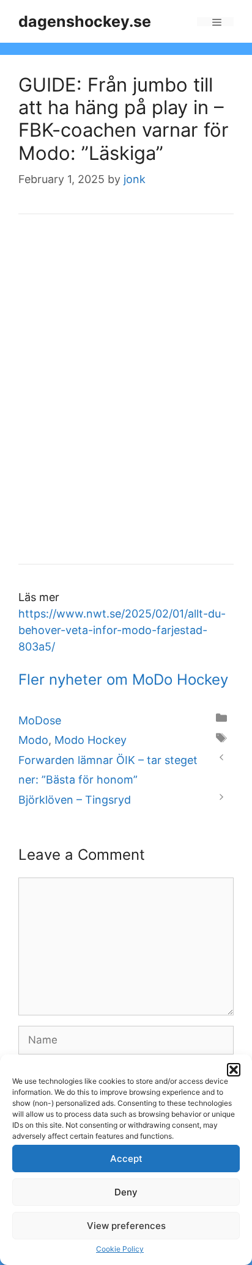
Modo (33, 739)
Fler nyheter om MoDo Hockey (123, 679)
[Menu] (215, 21)
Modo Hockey (90, 739)
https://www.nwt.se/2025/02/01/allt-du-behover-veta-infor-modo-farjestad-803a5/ (122, 630)
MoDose (39, 720)
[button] (234, 1070)
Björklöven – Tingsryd (74, 799)
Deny (126, 1192)
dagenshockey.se (84, 21)
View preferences (126, 1225)
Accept (126, 1158)
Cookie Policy (120, 1248)
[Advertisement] (126, 397)
